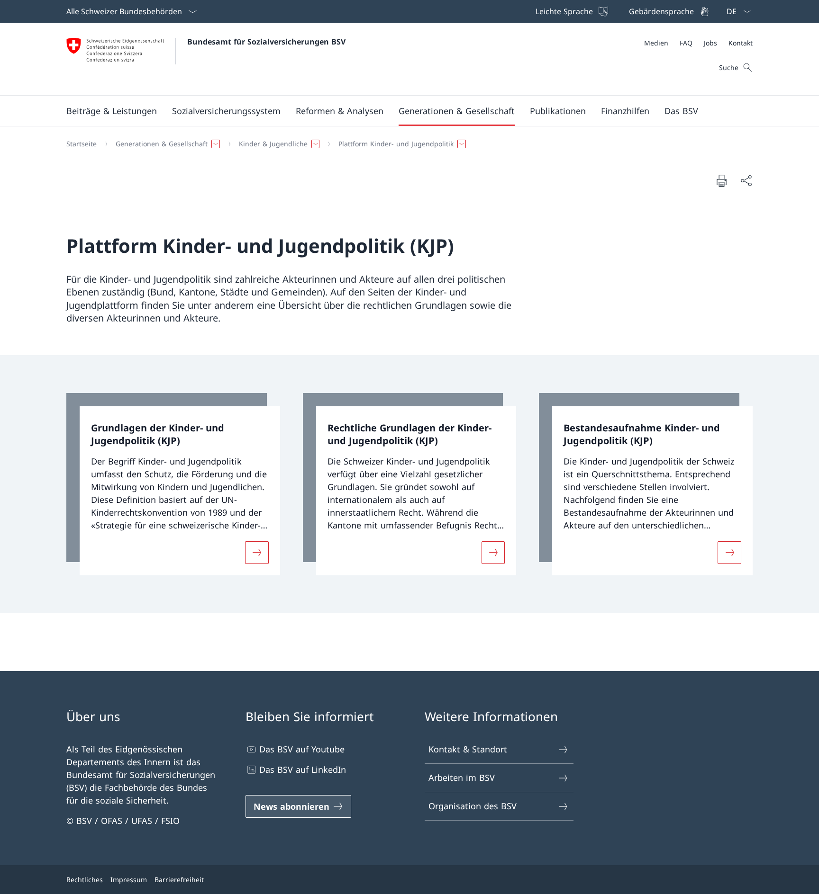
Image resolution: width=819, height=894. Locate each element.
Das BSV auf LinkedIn (302, 769)
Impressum (128, 879)
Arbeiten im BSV (461, 777)
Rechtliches (84, 879)
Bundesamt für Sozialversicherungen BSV (266, 41)
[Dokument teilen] (746, 180)
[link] (173, 484)
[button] (111, 111)
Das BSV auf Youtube (302, 749)
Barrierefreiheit (179, 879)
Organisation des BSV (472, 806)
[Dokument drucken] (721, 180)
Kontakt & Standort (467, 749)
